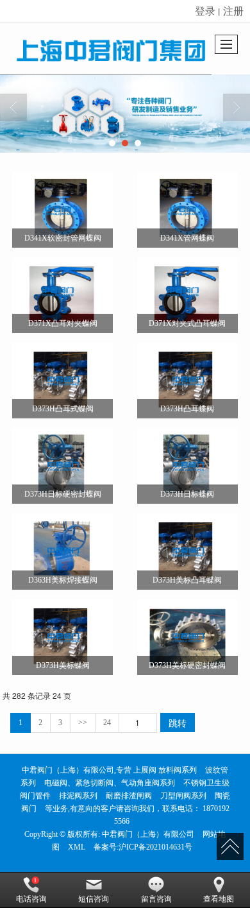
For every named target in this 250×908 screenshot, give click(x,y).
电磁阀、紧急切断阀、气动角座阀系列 (109, 782)
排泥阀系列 (78, 795)
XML (76, 847)
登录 (205, 10)
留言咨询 (156, 899)
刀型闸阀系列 (183, 795)
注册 (233, 10)
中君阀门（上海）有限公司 (148, 834)
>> (82, 722)
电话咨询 (31, 899)
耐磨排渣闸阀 (129, 795)
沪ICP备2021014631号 (155, 847)
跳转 (178, 722)
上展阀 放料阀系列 (165, 770)
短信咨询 (93, 899)
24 (107, 722)
